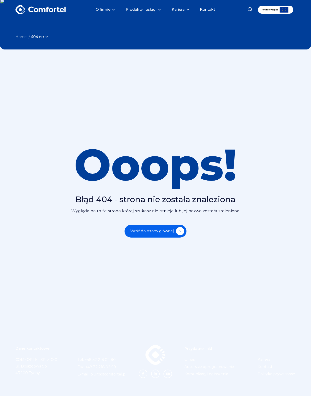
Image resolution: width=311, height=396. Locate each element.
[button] (105, 9)
